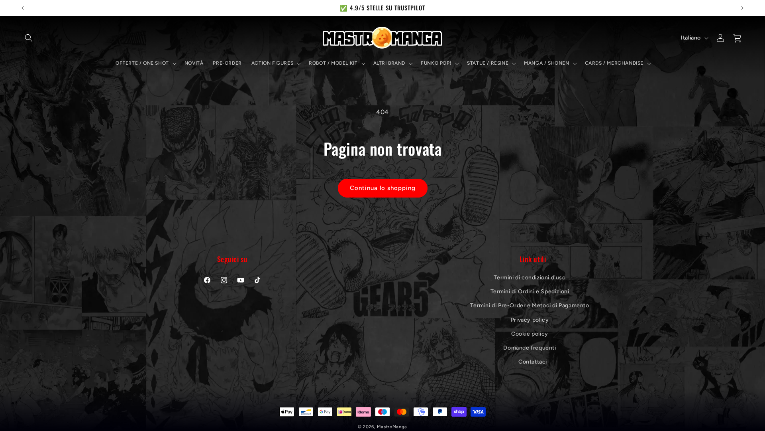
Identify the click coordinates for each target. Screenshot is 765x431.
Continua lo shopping (383, 188)
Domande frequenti (529, 347)
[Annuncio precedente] (22, 8)
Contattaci (532, 361)
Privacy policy (530, 319)
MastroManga (392, 426)
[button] (28, 38)
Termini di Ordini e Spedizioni (529, 291)
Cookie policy (529, 333)
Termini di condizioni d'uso (529, 277)
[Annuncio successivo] (742, 8)
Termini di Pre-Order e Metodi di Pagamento (529, 305)
